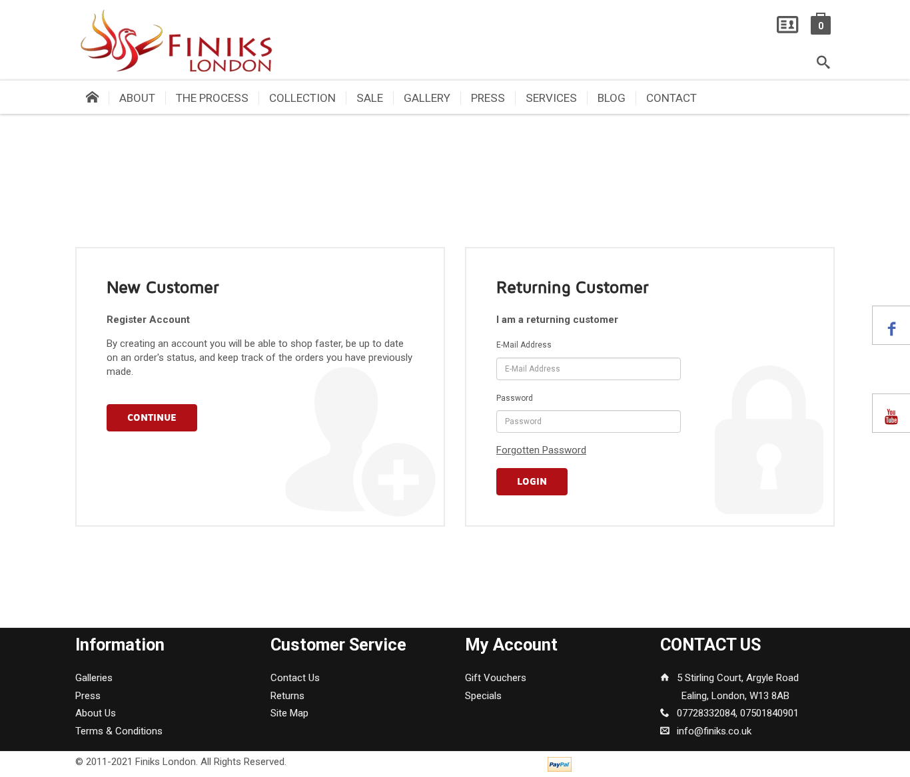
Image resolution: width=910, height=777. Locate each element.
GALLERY (427, 98)
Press (88, 696)
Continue (152, 418)
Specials (483, 696)
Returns (287, 696)
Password (514, 398)
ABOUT (137, 98)
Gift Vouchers (495, 678)
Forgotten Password (541, 450)
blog (612, 98)
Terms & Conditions (119, 731)
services (551, 98)
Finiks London (165, 762)
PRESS (488, 98)
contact (671, 98)
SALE (369, 98)
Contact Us (295, 678)
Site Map (289, 713)
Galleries (94, 678)
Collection (302, 98)
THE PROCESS (212, 98)
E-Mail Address (524, 345)
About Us (95, 713)
